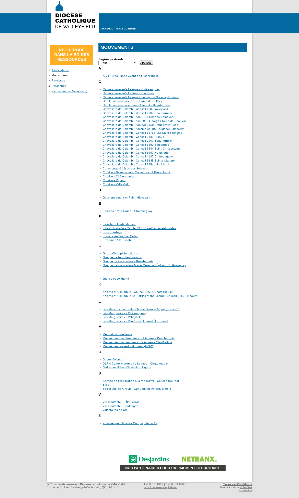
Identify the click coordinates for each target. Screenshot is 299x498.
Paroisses (58, 80)
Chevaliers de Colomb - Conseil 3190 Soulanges (136, 144)
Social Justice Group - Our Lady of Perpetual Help (137, 388)
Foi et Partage (112, 232)
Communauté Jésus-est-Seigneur (125, 168)
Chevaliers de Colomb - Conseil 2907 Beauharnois (137, 113)
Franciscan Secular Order (120, 236)
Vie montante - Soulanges (120, 406)
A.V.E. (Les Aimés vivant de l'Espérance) (130, 75)
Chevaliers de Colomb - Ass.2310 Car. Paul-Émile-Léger (141, 124)
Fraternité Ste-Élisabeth (119, 240)
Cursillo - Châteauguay (118, 176)
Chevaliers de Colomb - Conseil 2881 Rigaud (133, 136)
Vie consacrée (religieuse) (69, 91)
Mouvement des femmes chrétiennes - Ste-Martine (137, 342)
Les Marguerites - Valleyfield (122, 317)
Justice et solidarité (116, 278)
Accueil (107, 28)
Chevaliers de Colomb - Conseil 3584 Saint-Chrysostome (142, 148)
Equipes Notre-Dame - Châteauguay (127, 211)
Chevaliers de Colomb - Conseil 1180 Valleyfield (135, 109)
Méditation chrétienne (117, 334)
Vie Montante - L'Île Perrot (121, 402)
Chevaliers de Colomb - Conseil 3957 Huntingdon (136, 152)
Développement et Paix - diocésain (126, 197)
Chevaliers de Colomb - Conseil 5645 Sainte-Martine (139, 160)
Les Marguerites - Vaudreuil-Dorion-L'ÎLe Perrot (135, 321)
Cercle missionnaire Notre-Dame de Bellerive (133, 101)
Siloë (106, 384)
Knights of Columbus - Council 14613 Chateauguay (138, 291)
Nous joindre (126, 28)
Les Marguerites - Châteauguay (124, 313)
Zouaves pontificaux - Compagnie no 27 (130, 423)
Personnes (59, 85)
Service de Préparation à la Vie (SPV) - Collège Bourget (141, 380)
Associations (60, 70)
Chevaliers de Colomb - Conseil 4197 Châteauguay (138, 156)
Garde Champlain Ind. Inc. (121, 253)
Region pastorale (111, 59)
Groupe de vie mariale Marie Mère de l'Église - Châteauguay (144, 265)
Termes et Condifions (237, 484)
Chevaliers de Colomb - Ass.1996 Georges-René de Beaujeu (144, 121)
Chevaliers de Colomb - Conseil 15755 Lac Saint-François (142, 132)
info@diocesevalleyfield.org (161, 487)
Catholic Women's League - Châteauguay (131, 89)
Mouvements (60, 75)
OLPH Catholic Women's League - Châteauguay (136, 363)
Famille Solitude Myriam (119, 224)
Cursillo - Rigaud (114, 180)
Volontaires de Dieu (116, 409)
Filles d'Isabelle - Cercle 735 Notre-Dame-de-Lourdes (139, 228)
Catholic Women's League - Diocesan (128, 93)
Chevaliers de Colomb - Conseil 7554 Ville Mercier (137, 164)
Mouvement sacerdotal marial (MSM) (128, 346)
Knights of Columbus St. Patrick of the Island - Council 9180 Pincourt (150, 295)
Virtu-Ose (246, 487)
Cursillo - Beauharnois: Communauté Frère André (136, 172)
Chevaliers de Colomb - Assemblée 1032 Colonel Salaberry (143, 128)
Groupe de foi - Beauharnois (122, 257)
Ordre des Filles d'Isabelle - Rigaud (127, 367)
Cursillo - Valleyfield (116, 184)
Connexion (245, 490)
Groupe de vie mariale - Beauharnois (128, 261)
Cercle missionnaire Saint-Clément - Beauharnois (136, 105)
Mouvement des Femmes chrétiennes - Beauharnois (138, 338)
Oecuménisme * (113, 359)
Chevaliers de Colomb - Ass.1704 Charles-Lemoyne (138, 116)
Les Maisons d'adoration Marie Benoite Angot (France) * (141, 309)
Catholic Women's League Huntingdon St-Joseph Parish (141, 97)
